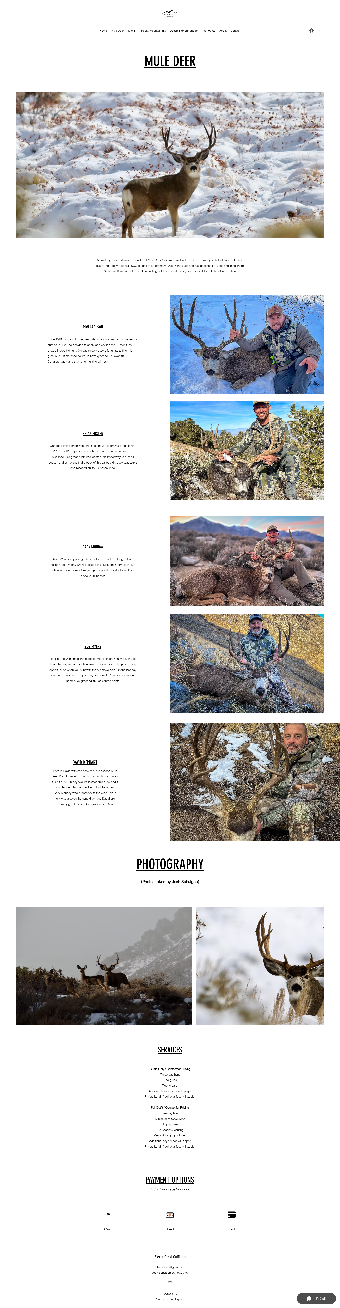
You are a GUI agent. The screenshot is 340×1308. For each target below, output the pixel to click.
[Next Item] (317, 966)
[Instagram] (170, 1282)
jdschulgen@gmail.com (170, 1267)
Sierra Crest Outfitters (170, 1256)
